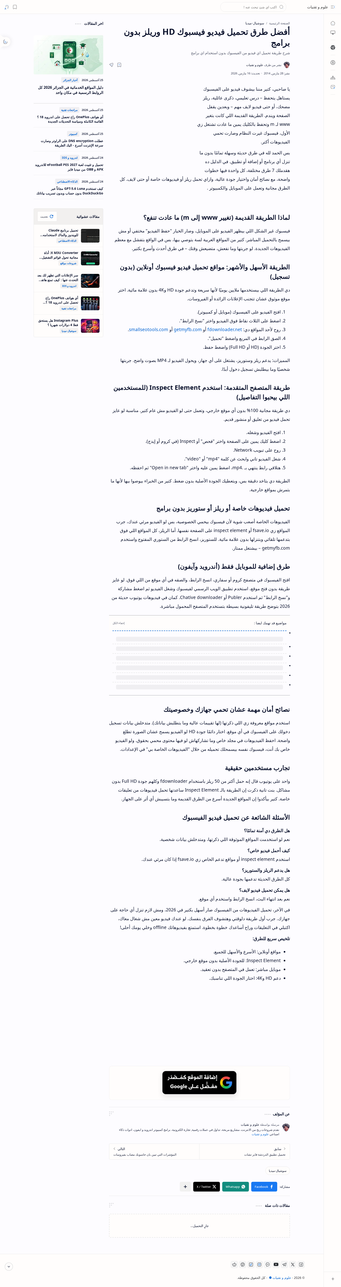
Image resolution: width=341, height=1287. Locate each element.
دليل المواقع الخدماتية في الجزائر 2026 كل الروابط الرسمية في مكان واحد (70, 90)
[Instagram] (259, 1264)
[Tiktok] (251, 1264)
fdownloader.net (224, 330)
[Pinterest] (242, 1264)
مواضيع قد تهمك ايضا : (270, 623)
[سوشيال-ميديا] (277, 1171)
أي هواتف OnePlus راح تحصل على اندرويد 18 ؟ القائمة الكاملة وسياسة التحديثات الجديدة (70, 119)
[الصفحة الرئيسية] (333, 23)
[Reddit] (234, 1264)
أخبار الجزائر (70, 80)
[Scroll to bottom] (9, 1266)
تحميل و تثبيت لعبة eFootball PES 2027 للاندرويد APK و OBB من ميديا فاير (69, 166)
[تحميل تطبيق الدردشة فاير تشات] (244, 1151)
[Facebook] (301, 1264)
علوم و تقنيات (317, 7)
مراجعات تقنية (69, 110)
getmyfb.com (188, 330)
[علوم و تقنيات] (264, 65)
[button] (332, 6)
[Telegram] (284, 1264)
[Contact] (333, 87)
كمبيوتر (73, 134)
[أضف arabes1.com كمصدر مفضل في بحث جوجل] (199, 1082)
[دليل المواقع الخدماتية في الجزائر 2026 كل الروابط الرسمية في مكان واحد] (68, 54)
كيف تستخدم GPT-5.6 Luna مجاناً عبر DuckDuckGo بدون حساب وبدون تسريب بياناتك (69, 190)
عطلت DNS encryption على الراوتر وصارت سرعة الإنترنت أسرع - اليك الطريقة (72, 143)
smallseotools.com (148, 330)
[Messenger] (267, 1264)
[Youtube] (276, 1264)
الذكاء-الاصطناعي (67, 182)
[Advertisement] (152, 126)
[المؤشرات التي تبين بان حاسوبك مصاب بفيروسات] (154, 1151)
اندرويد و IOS (69, 158)
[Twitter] (292, 1264)
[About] (333, 77)
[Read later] (119, 64)
